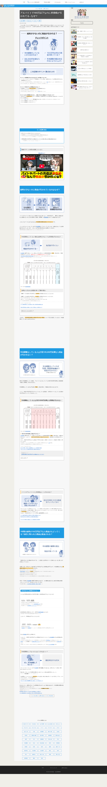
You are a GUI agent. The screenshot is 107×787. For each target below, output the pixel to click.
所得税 (24, 634)
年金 (34, 743)
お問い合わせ (45, 8)
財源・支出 (42, 754)
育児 (26, 754)
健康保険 (50, 735)
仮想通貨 (42, 731)
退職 (50, 754)
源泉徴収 (46, 217)
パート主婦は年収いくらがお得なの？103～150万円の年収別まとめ (32, 304)
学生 (58, 739)
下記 (39, 91)
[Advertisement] (42, 117)
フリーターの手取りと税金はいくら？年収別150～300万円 (30, 519)
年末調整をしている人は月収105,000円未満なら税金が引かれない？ (34, 134)
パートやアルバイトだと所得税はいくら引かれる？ (33, 136)
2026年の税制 (22, 571)
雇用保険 (26, 758)
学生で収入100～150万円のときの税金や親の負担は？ (29, 516)
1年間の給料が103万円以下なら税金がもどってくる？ (32, 454)
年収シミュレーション (70, 2)
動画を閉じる (41, 153)
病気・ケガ (58, 746)
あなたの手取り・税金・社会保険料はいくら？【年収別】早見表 (31, 447)
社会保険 (34, 750)
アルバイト (29, 20)
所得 (50, 743)
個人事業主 (42, 735)
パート (35, 20)
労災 (34, 739)
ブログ (58, 727)
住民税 (22, 641)
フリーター (50, 727)
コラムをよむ (57, 2)
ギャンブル (34, 727)
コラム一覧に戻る (38, 8)
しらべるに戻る (35, 695)
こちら (29, 626)
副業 (26, 739)
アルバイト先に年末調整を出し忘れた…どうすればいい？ (32, 680)
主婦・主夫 (26, 731)
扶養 (34, 746)
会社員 (58, 731)
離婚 (34, 758)
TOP (24, 2)
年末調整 (38, 226)
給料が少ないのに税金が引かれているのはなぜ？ (30, 133)
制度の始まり (58, 735)
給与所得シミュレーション (32, 605)
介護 (34, 731)
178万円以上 (48, 640)
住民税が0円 (59, 641)
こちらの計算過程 (51, 644)
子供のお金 (50, 739)
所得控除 (58, 743)
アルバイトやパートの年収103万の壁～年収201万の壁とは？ (31, 449)
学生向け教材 (47, 2)
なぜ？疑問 (22, 20)
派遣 (42, 746)
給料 (40, 20)
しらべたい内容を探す (34, 2)
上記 (49, 442)
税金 (50, 750)
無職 (50, 746)
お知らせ (81, 2)
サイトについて (53, 767)
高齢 (42, 758)
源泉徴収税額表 (27, 286)
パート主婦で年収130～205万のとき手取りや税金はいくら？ (31, 515)
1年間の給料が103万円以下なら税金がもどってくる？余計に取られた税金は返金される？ (38, 138)
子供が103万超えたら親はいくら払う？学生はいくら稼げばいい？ (31, 307)
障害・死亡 (58, 754)
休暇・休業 (50, 731)
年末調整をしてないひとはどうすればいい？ (31, 140)
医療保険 (42, 739)
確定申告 (26, 750)
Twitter (82, 23)
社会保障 (42, 750)
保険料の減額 (34, 735)
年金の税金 (42, 743)
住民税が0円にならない (36, 641)
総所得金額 (41, 612)
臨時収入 (34, 754)
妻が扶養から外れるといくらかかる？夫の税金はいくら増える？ (30, 691)
